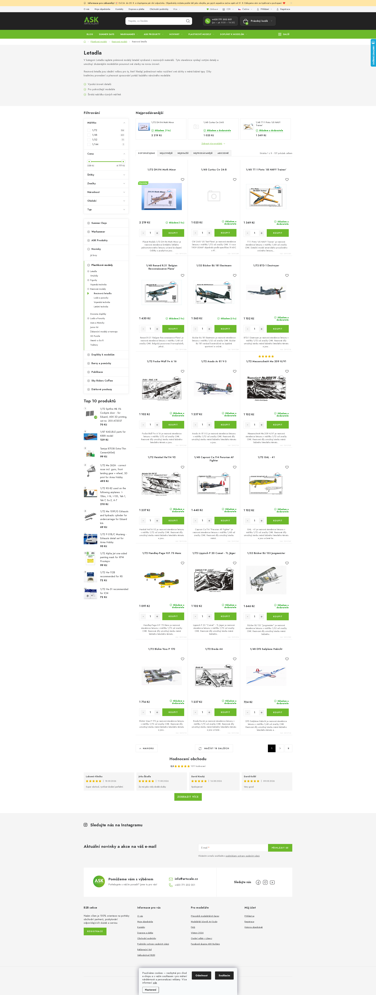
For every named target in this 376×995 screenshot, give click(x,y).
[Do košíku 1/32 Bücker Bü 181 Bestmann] (225, 329)
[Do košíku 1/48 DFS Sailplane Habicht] (278, 712)
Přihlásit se (280, 847)
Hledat (188, 21)
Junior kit (94, 327)
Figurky (93, 280)
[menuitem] (90, 34)
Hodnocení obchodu (188, 759)
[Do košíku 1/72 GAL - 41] (278, 520)
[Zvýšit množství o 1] (157, 233)
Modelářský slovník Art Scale (204, 921)
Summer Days (99, 223)
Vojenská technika (98, 284)
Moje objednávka (102, 9)
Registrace (285, 9)
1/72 (108, 130)
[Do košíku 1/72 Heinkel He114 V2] (173, 520)
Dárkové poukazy (102, 389)
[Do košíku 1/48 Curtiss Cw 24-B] (225, 233)
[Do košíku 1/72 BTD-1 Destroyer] (278, 329)
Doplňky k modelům (103, 354)
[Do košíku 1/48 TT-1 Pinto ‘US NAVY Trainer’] (278, 233)
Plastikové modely (102, 265)
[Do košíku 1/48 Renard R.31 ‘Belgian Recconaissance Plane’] (173, 329)
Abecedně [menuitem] (223, 153)
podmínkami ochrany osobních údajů (243, 855)
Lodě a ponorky (101, 297)
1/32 (108, 139)
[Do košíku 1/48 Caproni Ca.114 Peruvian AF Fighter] (225, 520)
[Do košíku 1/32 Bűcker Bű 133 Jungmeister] (278, 616)
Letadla (93, 271)
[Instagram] (265, 882)
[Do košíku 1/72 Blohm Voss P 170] (173, 712)
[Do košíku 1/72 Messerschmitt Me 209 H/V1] (278, 425)
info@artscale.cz (186, 879)
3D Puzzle (95, 336)
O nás (86, 9)
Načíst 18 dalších (216, 748)
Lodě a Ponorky (97, 318)
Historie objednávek (254, 927)
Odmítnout (201, 975)
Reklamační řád (144, 949)
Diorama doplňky (98, 313)
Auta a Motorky (97, 322)
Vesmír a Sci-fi (97, 340)
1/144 (108, 144)
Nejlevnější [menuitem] (166, 153)
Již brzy (93, 255)
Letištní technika (101, 306)
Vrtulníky (94, 275)
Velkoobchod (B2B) (146, 955)
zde (155, 982)
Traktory (94, 344)
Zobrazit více (188, 797)
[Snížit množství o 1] (143, 233)
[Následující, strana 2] (280, 748)
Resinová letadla (102, 293)
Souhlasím (224, 975)
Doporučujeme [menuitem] (146, 153)
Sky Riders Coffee (102, 380)
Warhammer (98, 231)
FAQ (193, 927)
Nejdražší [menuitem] (183, 153)
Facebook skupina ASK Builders (205, 943)
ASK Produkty (100, 240)
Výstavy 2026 (197, 932)
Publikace (97, 372)
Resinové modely (98, 289)
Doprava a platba (136, 9)
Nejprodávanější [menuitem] (203, 153)
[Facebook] (258, 882)
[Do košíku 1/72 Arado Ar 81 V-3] (225, 425)
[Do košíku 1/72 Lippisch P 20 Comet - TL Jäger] (225, 616)
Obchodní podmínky (159, 9)
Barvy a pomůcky (101, 363)
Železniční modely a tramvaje (103, 331)
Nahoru (148, 748)
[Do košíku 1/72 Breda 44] (225, 712)
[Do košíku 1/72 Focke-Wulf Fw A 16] (173, 425)
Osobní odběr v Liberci (201, 938)
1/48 (108, 135)
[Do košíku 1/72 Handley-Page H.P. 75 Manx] (173, 616)
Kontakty (119, 9)
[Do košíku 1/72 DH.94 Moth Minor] (173, 233)
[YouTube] (272, 882)
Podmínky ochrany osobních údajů (153, 943)
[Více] (283, 34)
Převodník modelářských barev (205, 916)
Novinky (96, 249)
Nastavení (150, 989)
